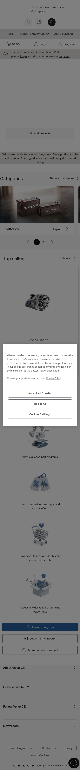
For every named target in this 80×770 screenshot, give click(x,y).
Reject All (40, 403)
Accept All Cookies (40, 393)
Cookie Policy (53, 378)
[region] (40, 385)
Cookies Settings (40, 414)
